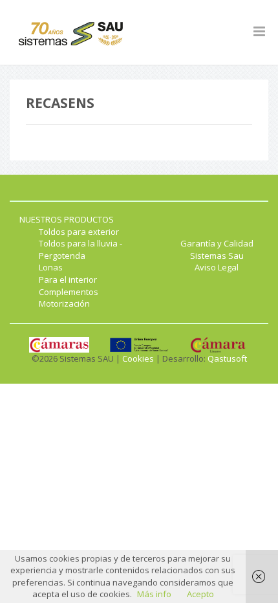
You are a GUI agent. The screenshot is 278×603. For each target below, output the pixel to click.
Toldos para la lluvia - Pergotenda (80, 249)
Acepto (200, 594)
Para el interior (68, 279)
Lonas (51, 267)
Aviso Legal (217, 267)
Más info (154, 594)
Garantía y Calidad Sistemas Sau (216, 249)
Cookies (138, 358)
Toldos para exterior (79, 231)
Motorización (64, 303)
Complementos (68, 292)
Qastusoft (227, 358)
